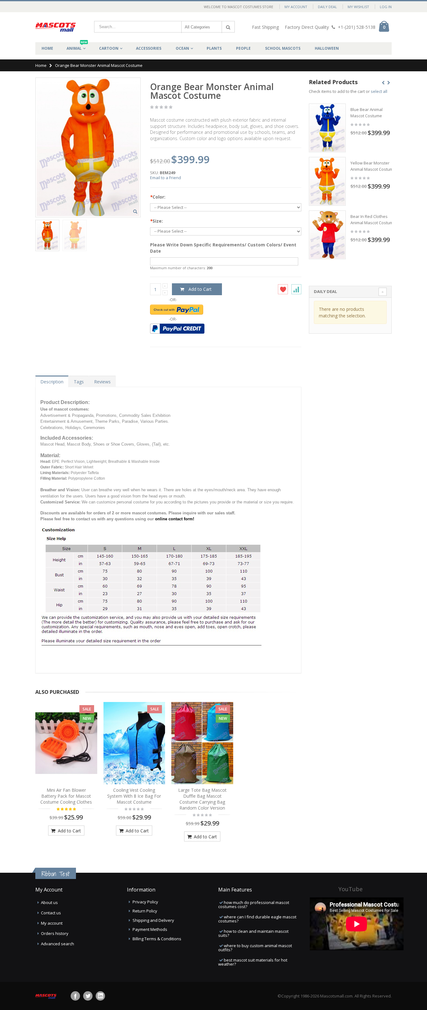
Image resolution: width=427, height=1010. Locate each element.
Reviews (102, 382)
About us (49, 902)
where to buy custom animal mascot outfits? (255, 947)
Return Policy (145, 911)
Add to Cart (69, 831)
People (243, 48)
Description (51, 382)
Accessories (148, 48)
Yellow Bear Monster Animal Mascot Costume (373, 166)
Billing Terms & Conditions (157, 939)
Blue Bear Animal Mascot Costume (366, 113)
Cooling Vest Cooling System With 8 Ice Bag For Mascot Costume (134, 796)
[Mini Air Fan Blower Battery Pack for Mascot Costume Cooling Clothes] (66, 743)
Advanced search (57, 944)
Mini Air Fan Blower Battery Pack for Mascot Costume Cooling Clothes (66, 796)
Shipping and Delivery (153, 920)
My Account (295, 6)
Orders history (54, 933)
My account (52, 923)
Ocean (182, 48)
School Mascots (282, 48)
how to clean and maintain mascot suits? (253, 933)
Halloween (327, 48)
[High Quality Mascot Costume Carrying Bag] (202, 743)
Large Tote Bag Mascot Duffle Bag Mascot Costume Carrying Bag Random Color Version (202, 799)
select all (379, 91)
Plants (214, 48)
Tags (79, 382)
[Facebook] (75, 996)
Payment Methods (150, 929)
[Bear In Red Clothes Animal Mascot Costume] (327, 234)
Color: (157, 197)
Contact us (51, 913)
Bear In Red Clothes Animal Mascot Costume (373, 219)
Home (41, 65)
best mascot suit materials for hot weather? (252, 962)
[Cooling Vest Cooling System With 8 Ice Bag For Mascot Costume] (134, 743)
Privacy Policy (145, 902)
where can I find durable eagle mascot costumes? (257, 919)
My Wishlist (358, 6)
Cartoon (108, 48)
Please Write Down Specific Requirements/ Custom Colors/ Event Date (223, 248)
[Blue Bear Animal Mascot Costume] (327, 128)
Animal (77, 46)
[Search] (228, 27)
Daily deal (327, 6)
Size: (156, 221)
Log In (386, 6)
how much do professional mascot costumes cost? (253, 904)
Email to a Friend (165, 177)
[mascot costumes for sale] (56, 27)
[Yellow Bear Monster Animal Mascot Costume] (327, 181)
